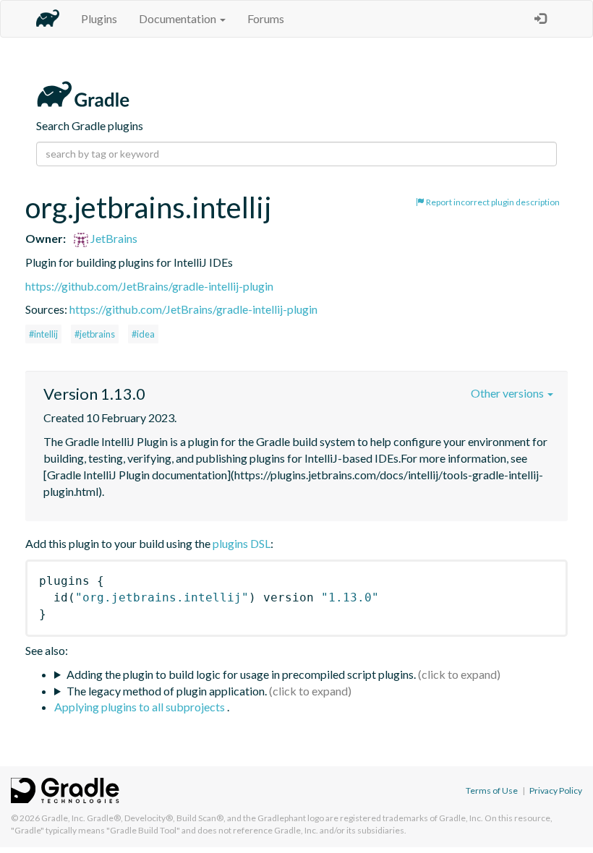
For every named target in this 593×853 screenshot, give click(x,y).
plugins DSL (241, 543)
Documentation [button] (178, 18)
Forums (265, 18)
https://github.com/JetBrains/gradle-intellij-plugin (149, 286)
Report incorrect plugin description (492, 202)
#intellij (43, 334)
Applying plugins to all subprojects (140, 706)
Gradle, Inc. (63, 818)
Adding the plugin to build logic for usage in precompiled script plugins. (241, 674)
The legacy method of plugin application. (167, 691)
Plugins (99, 18)
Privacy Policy (555, 790)
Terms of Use (492, 790)
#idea (143, 334)
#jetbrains (94, 334)
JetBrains (112, 238)
